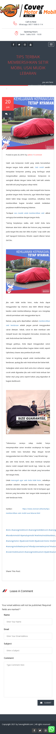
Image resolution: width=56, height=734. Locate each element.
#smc (8, 530)
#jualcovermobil (27, 541)
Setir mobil (39, 167)
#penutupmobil (27, 535)
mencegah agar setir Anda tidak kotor (26, 480)
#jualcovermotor (42, 541)
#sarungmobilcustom (34, 552)
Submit (47, 702)
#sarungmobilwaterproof (17, 546)
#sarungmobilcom (19, 530)
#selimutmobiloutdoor (45, 535)
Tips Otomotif (45, 85)
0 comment (38, 155)
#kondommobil (13, 535)
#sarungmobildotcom (38, 530)
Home (33, 85)
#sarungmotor (12, 541)
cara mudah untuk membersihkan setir (29, 213)
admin (29, 155)
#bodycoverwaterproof (39, 546)
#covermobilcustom (15, 552)
